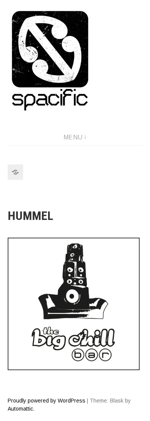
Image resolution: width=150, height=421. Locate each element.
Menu (73, 137)
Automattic (20, 409)
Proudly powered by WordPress (46, 401)
